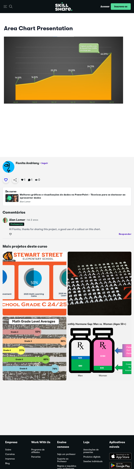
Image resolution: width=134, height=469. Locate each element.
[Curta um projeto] (6, 180)
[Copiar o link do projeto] (15, 180)
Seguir (44, 163)
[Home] (63, 6)
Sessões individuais (92, 461)
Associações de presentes (91, 450)
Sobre (8, 449)
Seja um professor (66, 454)
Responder (125, 234)
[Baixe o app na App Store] (119, 456)
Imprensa (10, 459)
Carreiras (10, 454)
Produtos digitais (91, 457)
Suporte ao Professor (62, 460)
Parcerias (36, 457)
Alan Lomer (17, 219)
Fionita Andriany (27, 163)
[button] (5, 7)
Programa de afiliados (37, 450)
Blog (7, 463)
